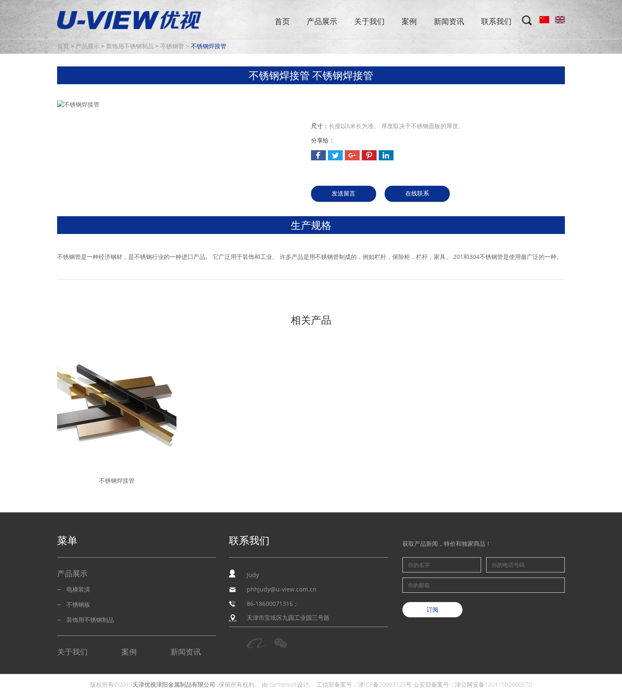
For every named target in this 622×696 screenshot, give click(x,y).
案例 (409, 21)
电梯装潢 (78, 589)
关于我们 (369, 21)
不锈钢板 (78, 604)
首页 (282, 21)
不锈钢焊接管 (208, 46)
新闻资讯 (449, 21)
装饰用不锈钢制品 (130, 46)
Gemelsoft (283, 684)
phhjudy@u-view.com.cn (282, 589)
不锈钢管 (172, 46)
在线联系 (417, 193)
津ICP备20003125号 (385, 684)
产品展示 (322, 21)
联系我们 (496, 21)
